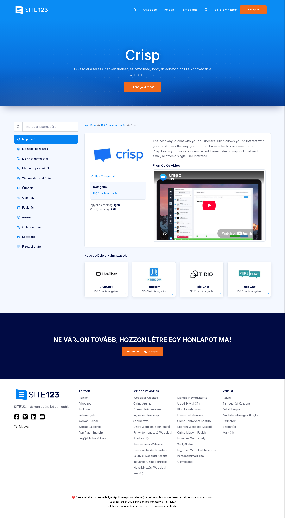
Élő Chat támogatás (113, 125)
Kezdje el (253, 9)
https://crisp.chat (104, 176)
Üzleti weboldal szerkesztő (151, 427)
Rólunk (227, 397)
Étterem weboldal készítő (194, 427)
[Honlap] (134, 9)
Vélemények (87, 415)
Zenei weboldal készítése (150, 450)
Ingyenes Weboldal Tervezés (196, 450)
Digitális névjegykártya (192, 397)
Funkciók (84, 409)
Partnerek (229, 421)
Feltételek (112, 506)
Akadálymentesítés (166, 506)
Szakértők (229, 427)
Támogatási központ (236, 403)
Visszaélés (146, 506)
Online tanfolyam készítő (194, 421)
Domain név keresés (147, 409)
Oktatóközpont (232, 409)
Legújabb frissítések (92, 438)
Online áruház (142, 403)
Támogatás (189, 9)
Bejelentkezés (226, 9)
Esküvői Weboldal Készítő (150, 456)
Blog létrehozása (189, 409)
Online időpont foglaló (192, 432)
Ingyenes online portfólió (150, 461)
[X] (25, 417)
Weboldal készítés (145, 397)
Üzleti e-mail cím (188, 403)
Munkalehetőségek (242, 415)
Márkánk (228, 432)
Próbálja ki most (142, 87)
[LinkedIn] (34, 417)
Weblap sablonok (90, 427)
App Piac (90, 125)
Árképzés (150, 9)
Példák (169, 9)
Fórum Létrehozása (190, 415)
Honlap (83, 397)
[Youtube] (42, 417)
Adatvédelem (129, 506)
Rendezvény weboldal (148, 444)
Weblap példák (88, 421)
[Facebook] (17, 417)
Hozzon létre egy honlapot (142, 351)
